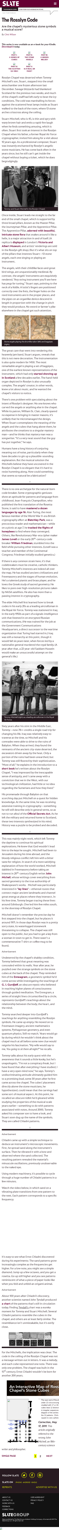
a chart (6, 1303)
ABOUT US (6, 1497)
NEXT (49, 1456)
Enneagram (20, 977)
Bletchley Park (36, 520)
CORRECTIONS (7, 1509)
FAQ (32, 1503)
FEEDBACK (6, 1506)
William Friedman (22, 543)
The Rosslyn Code (10, 9)
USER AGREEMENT (37, 1497)
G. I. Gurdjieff (10, 984)
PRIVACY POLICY (37, 1500)
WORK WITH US (8, 1503)
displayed (18, 242)
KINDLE (34, 1482)
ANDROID (26, 1482)
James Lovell (9, 539)
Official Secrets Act (38, 813)
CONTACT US (7, 1500)
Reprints (7, 1487)
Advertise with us (46, 1487)
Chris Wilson (10, 34)
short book (8, 768)
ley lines (23, 889)
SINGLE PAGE (9, 1456)
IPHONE (19, 1482)
